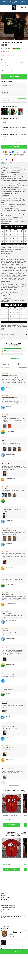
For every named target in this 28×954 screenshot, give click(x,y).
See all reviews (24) (14, 346)
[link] (4, 933)
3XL (21, 62)
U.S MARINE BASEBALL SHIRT (11, 118)
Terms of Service (5, 926)
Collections (3, 891)
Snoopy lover (4, 899)
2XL (17, 62)
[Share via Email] (15, 160)
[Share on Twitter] (9, 160)
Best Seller (3, 895)
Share (2, 160)
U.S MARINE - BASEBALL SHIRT (11, 815)
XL (12, 62)
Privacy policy (4, 928)
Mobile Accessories (5, 897)
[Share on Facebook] (6, 160)
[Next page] (27, 26)
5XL (7, 65)
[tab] (13, 39)
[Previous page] (1, 26)
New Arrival (4, 893)
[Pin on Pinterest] (12, 160)
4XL (3, 65)
